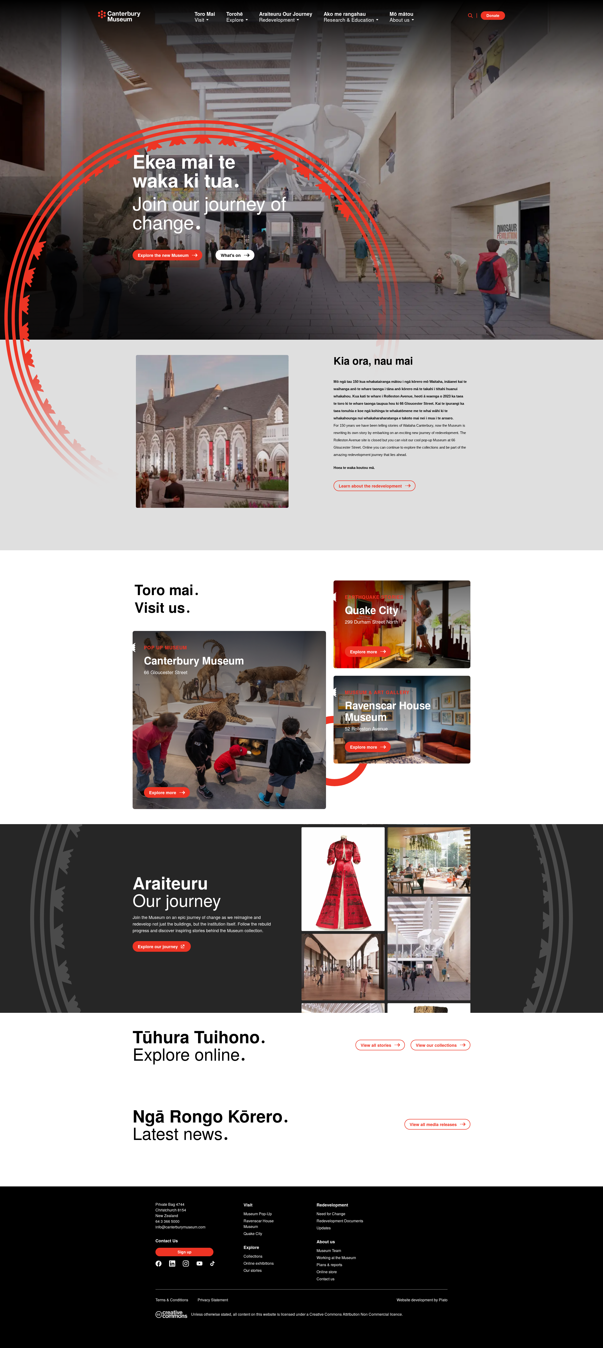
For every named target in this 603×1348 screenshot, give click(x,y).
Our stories (253, 1270)
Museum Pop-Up (258, 1213)
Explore (251, 1247)
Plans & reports (329, 1264)
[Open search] (472, 15)
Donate (492, 15)
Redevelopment (332, 1205)
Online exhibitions (259, 1263)
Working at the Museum (336, 1257)
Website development (415, 1299)
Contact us (325, 1278)
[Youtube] (199, 1263)
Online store (327, 1271)
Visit (248, 1205)
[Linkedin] (172, 1263)
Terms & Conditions (171, 1299)
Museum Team (329, 1250)
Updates (324, 1228)
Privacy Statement (213, 1299)
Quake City (253, 1233)
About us (326, 1242)
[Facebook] (158, 1263)
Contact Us (166, 1241)
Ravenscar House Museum (259, 1223)
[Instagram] (186, 1263)
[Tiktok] (213, 1263)
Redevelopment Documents (340, 1220)
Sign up (184, 1252)
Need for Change (331, 1213)
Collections (253, 1256)
